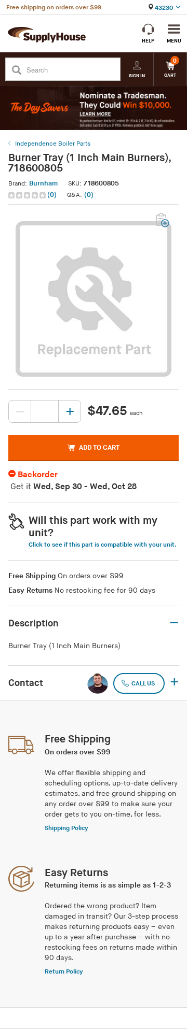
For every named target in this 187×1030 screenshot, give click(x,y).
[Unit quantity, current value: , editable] (45, 411)
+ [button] (174, 683)
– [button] (174, 623)
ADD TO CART (99, 448)
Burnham (43, 183)
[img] (27, 195)
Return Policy (64, 972)
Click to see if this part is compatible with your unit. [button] (103, 545)
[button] (33, 195)
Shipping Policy (66, 828)
